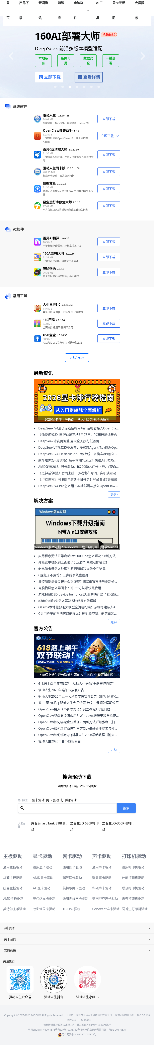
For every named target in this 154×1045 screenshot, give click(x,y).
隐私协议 (71, 1013)
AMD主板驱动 (13, 892)
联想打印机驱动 (133, 882)
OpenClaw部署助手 (57, 130)
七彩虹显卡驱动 (44, 902)
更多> (114, 494)
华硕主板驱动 (12, 871)
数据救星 (49, 183)
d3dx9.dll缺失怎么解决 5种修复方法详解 (67, 601)
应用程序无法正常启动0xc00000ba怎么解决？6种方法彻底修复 (83, 556)
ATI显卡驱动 (41, 882)
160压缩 (49, 320)
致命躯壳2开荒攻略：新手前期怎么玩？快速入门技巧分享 (79, 460)
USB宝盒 (49, 335)
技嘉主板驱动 (12, 882)
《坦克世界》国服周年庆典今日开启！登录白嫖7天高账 (77, 479)
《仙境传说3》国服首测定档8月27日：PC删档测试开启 (77, 434)
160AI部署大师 (54, 253)
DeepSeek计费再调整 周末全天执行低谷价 (68, 441)
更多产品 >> (77, 358)
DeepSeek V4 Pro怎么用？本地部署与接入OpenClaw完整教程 (83, 486)
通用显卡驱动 (42, 861)
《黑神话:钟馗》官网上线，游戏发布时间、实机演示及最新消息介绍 (86, 473)
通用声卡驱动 (101, 861)
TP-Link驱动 (71, 902)
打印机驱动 (69, 800)
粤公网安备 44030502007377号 (79, 1028)
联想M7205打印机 (45, 823)
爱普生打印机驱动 (135, 902)
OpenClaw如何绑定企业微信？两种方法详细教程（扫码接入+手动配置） (90, 722)
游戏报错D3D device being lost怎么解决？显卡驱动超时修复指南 (85, 594)
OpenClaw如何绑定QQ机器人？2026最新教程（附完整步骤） (82, 735)
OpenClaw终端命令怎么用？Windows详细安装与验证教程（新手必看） (90, 715)
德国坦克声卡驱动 (105, 892)
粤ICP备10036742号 (69, 1023)
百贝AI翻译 (51, 238)
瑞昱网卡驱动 (72, 871)
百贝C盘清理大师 (55, 149)
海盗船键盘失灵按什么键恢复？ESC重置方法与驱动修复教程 (81, 581)
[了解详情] (88, 78)
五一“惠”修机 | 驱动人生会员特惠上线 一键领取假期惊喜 (78, 703)
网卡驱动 (52, 800)
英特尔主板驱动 (14, 902)
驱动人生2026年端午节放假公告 (61, 690)
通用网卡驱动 (72, 861)
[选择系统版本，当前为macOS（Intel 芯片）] (117, 136)
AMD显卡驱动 (43, 871)
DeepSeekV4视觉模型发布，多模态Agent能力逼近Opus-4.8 (81, 447)
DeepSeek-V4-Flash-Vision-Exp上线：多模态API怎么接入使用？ (84, 454)
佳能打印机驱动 (133, 871)
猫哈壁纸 (49, 268)
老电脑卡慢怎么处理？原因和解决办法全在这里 (72, 569)
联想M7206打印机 (73, 823)
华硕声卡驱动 (101, 882)
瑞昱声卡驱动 (101, 871)
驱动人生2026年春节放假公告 (59, 741)
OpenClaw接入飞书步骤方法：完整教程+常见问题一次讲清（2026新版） (90, 709)
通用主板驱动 (12, 861)
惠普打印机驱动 (133, 892)
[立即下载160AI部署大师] (49, 78)
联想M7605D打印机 (101, 823)
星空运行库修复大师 (57, 202)
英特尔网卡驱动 (74, 882)
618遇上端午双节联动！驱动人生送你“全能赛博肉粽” (75, 683)
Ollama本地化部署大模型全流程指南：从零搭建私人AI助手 (80, 607)
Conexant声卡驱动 (106, 902)
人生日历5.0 (51, 304)
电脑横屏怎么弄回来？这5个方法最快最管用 (69, 588)
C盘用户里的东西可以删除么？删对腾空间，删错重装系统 (79, 613)
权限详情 (86, 1013)
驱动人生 (49, 115)
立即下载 (108, 119)
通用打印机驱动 (133, 861)
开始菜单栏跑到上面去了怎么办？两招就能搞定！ (73, 562)
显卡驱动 (38, 800)
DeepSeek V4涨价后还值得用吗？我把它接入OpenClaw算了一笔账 (86, 428)
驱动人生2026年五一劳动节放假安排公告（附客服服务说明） (82, 696)
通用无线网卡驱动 (75, 892)
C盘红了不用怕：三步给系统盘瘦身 (63, 575)
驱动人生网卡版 (54, 168)
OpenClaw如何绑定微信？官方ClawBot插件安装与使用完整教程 (84, 728)
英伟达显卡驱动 (44, 892)
